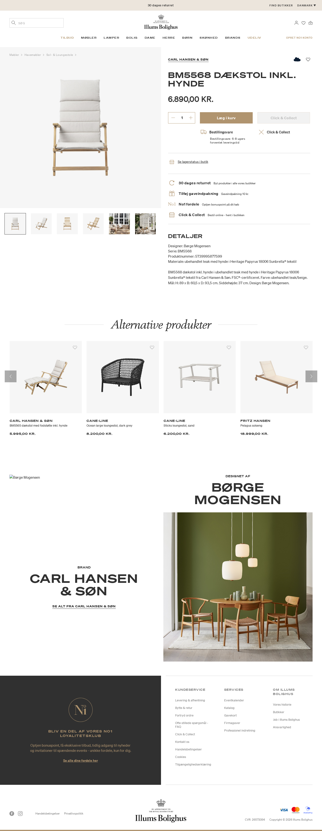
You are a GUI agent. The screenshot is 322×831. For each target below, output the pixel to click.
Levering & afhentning (190, 700)
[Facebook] (11, 813)
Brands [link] (233, 38)
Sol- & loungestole (60, 55)
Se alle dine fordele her (80, 760)
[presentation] (11, 376)
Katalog (229, 708)
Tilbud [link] (67, 38)
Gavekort (230, 715)
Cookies (180, 757)
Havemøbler (33, 55)
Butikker (278, 712)
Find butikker (281, 5)
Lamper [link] (111, 38)
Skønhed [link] (209, 38)
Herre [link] (169, 38)
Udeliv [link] (254, 38)
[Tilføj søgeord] (14, 23)
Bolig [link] (132, 38)
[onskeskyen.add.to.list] (297, 59)
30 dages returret (161, 5)
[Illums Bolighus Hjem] (161, 21)
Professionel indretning (239, 730)
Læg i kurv (226, 117)
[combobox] (36, 23)
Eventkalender (234, 700)
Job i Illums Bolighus (286, 720)
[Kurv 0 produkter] (311, 22)
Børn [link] (187, 38)
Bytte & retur (183, 708)
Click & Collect (185, 734)
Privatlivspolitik (73, 813)
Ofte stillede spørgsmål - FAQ (191, 725)
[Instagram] (20, 813)
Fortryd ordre (184, 715)
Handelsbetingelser (188, 749)
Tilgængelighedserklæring (193, 764)
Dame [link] (150, 38)
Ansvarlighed (282, 727)
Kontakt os (182, 742)
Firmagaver (232, 723)
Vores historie (282, 705)
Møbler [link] (89, 38)
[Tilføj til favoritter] (75, 348)
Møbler (14, 55)
